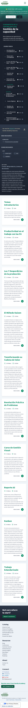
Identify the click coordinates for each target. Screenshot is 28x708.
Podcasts (4, 654)
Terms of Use (18, 699)
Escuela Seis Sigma (7, 636)
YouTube (6, 677)
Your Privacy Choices (12, 703)
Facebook (6, 672)
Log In (19, 17)
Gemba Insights (6, 650)
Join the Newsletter (7, 686)
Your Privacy (12, 699)
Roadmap (4, 656)
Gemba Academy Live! (7, 632)
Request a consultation (9, 616)
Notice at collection (7, 706)
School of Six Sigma (7, 629)
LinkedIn (6, 675)
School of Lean (6, 627)
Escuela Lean (5, 634)
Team (3, 664)
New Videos (5, 652)
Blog (3, 643)
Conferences (5, 645)
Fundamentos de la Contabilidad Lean (10, 26)
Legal (7, 699)
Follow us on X (7, 679)
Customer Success (7, 647)
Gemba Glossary (6, 648)
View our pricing (10, 17)
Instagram (7, 673)
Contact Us (5, 663)
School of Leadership (7, 630)
